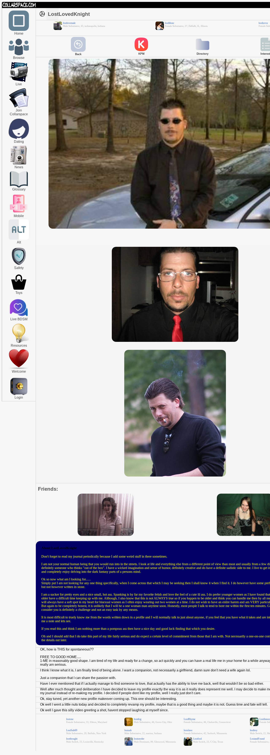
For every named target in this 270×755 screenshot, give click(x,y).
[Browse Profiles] (19, 212)
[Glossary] (19, 179)
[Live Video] (19, 81)
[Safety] (19, 265)
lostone (69, 719)
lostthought (71, 738)
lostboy (253, 730)
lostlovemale (69, 23)
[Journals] (19, 164)
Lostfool (197, 738)
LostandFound (257, 738)
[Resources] (19, 342)
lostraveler (139, 738)
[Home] (19, 30)
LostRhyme (189, 719)
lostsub (128, 730)
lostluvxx (263, 23)
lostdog (137, 719)
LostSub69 (71, 730)
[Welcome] (19, 368)
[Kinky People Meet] (19, 138)
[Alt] (19, 238)
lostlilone (169, 23)
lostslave (188, 730)
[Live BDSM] (19, 308)
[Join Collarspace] (19, 98)
